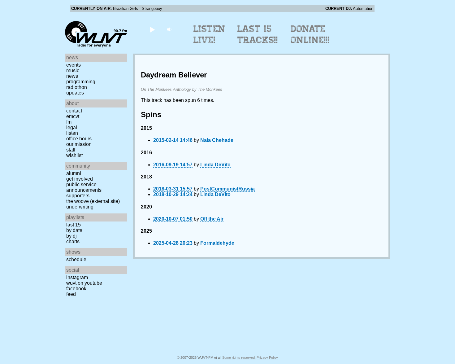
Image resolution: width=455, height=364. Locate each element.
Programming (80, 81)
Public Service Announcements (84, 187)
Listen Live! (209, 34)
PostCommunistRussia (227, 188)
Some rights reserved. (239, 357)
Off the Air (211, 218)
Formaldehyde (217, 243)
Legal (71, 127)
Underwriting (79, 206)
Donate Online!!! (310, 34)
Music (72, 70)
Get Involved (79, 179)
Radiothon (76, 87)
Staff (70, 149)
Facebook (76, 288)
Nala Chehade (216, 140)
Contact (74, 110)
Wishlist (74, 155)
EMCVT (72, 116)
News (72, 76)
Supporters (77, 195)
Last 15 (73, 224)
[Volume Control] (170, 29)
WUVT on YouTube (84, 283)
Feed (71, 294)
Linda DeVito (215, 164)
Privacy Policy (267, 357)
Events (73, 65)
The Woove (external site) (93, 201)
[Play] (152, 29)
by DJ (71, 236)
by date (74, 230)
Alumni (73, 173)
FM (69, 122)
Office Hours (79, 138)
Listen (72, 133)
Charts (73, 241)
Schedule (76, 259)
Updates (75, 92)
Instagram (77, 277)
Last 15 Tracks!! (257, 34)
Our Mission (79, 144)
